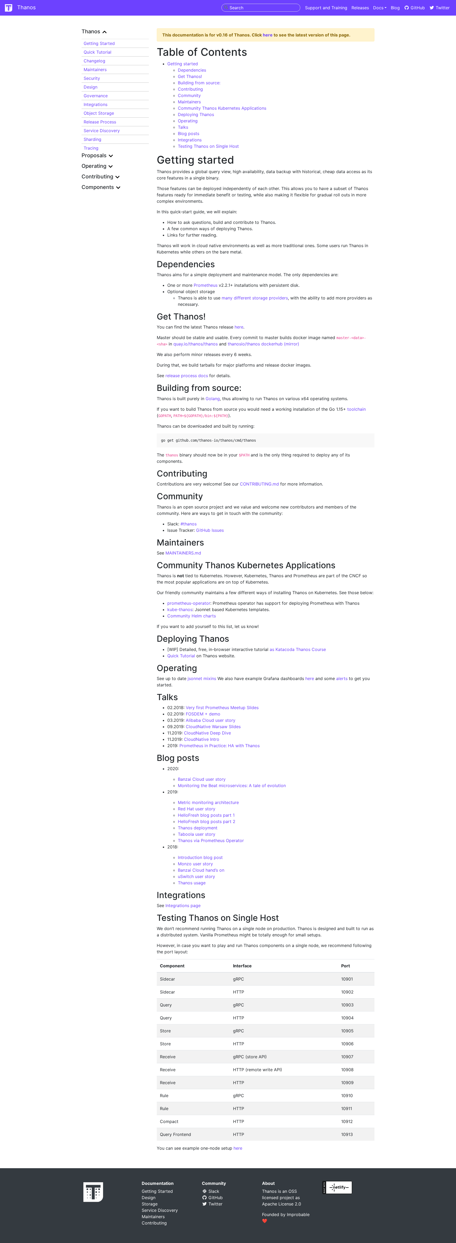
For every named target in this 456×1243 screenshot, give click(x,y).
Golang (213, 398)
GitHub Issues (210, 530)
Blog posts (188, 133)
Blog (395, 7)
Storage (150, 1204)
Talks (183, 127)
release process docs (186, 375)
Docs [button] (378, 7)
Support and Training (326, 7)
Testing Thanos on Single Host (208, 146)
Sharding (92, 139)
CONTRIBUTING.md (259, 484)
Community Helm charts (191, 615)
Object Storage (99, 113)
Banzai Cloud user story (202, 779)
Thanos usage (192, 882)
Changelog (94, 60)
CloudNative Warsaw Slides (213, 726)
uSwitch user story (196, 876)
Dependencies (192, 70)
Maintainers (95, 69)
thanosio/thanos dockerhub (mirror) (263, 343)
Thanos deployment (197, 827)
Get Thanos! (190, 76)
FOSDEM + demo (203, 714)
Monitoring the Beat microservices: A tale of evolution (232, 785)
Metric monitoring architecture (208, 802)
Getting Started (99, 43)
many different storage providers (255, 298)
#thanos (188, 523)
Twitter (442, 7)
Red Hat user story (196, 808)
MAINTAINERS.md (183, 553)
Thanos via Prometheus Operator (211, 840)
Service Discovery (102, 130)
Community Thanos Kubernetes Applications (222, 108)
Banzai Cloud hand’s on (201, 870)
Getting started (182, 63)
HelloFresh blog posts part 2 (206, 821)
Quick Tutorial (97, 52)
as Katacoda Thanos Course (298, 649)
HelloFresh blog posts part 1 (206, 815)
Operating (188, 120)
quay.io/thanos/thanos (195, 343)
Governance (96, 95)
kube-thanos (179, 609)
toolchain (356, 409)
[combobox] (260, 8)
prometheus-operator (188, 603)
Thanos (26, 7)
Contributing (190, 89)
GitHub (417, 7)
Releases (360, 7)
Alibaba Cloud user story (210, 720)
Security (92, 78)
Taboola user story (196, 834)
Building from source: (199, 82)
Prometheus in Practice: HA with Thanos (219, 745)
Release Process (100, 121)
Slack (213, 1191)
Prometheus (205, 285)
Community (189, 95)
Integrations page (183, 905)
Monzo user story (195, 863)
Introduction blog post (200, 857)
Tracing (91, 148)
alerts (342, 678)
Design (90, 87)
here (268, 35)
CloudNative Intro (201, 739)
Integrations (95, 104)
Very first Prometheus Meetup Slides (222, 707)
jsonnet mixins (202, 678)
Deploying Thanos (196, 114)
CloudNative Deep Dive (207, 733)
